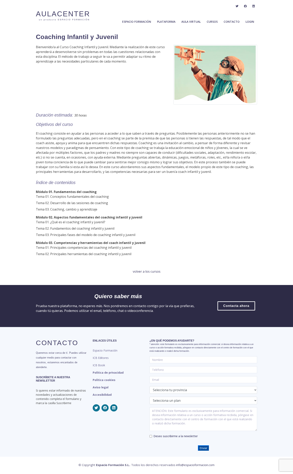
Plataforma (166, 22)
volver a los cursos (146, 271)
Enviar (203, 448)
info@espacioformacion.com (195, 465)
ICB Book (99, 365)
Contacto (232, 22)
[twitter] (237, 6)
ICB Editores (101, 358)
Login (250, 22)
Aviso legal (100, 387)
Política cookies (104, 380)
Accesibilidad (102, 395)
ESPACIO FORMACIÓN (136, 22)
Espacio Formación (105, 350)
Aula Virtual (191, 22)
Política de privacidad (108, 372)
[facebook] (245, 6)
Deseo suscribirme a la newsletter (175, 436)
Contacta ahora (236, 306)
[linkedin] (253, 6)
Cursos (212, 22)
